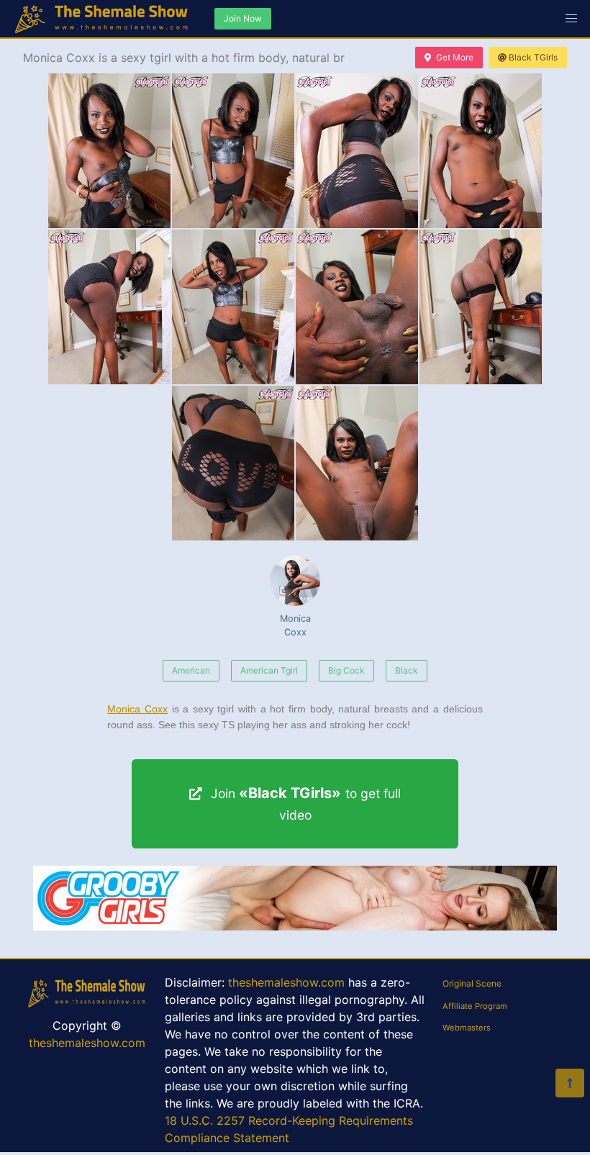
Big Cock (346, 670)
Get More (454, 57)
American (191, 670)
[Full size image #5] (233, 307)
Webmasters (466, 1028)
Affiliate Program (474, 1006)
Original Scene (472, 983)
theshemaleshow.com (87, 1043)
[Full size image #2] (357, 150)
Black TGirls (533, 57)
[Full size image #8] (233, 463)
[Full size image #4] (109, 307)
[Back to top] (569, 1083)
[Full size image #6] (357, 307)
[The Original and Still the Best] (295, 926)
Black (406, 670)
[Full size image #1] (233, 150)
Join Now (243, 18)
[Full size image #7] (480, 307)
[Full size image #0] (109, 150)
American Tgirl (269, 670)
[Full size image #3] (480, 150)
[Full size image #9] (357, 463)
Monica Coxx (295, 625)
